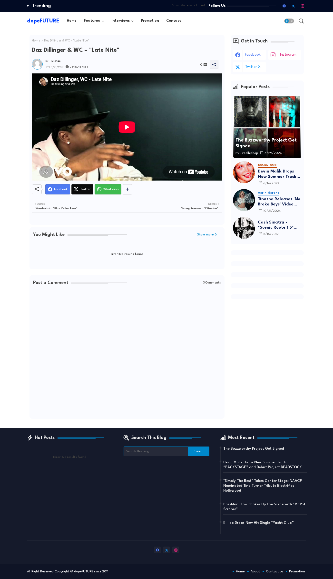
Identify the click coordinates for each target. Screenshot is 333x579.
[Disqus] (127, 353)
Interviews (121, 21)
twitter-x (253, 67)
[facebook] (284, 5)
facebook (253, 55)
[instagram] (302, 5)
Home (72, 21)
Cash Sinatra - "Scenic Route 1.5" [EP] (276, 225)
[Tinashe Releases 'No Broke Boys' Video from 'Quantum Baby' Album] (244, 200)
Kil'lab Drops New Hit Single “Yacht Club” (258, 523)
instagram (288, 55)
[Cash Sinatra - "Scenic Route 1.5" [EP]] (244, 228)
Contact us (274, 571)
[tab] (71, 21)
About (255, 571)
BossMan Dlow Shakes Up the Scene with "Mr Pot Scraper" (264, 507)
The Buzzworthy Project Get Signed (253, 449)
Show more (205, 234)
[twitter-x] (293, 5)
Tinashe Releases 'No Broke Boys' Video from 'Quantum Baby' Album (279, 202)
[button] (289, 21)
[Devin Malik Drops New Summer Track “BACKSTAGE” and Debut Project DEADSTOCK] (244, 172)
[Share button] (127, 189)
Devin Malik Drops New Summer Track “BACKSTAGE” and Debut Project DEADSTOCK (277, 174)
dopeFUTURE (43, 21)
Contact (173, 21)
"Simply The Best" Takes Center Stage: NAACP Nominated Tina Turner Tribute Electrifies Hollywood (262, 486)
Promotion (150, 21)
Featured (92, 21)
